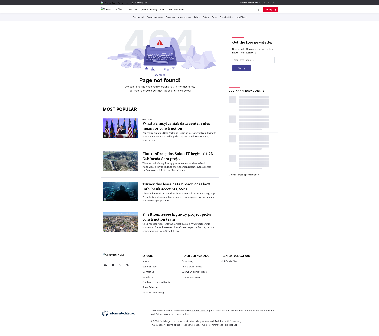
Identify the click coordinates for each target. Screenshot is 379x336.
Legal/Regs (241, 17)
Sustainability (226, 17)
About (145, 261)
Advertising (187, 261)
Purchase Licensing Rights (156, 282)
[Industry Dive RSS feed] (127, 265)
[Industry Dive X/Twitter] (120, 265)
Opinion (144, 9)
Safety (206, 17)
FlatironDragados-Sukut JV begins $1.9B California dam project (177, 156)
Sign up (273, 9)
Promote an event (191, 276)
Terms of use (173, 324)
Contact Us (148, 271)
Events (163, 9)
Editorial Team (149, 266)
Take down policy (191, 324)
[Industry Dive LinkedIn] (105, 265)
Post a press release (248, 174)
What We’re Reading (153, 292)
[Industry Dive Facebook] (113, 265)
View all (232, 174)
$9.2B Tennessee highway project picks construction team (176, 217)
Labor (197, 17)
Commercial (138, 17)
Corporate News (155, 17)
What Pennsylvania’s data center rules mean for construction (176, 126)
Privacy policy (157, 324)
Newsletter (148, 276)
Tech (214, 17)
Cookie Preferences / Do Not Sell (219, 324)
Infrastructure (184, 17)
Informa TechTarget (201, 310)
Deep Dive (132, 9)
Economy (170, 17)
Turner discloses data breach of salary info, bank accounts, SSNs (176, 186)
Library (153, 9)
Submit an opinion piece (194, 271)
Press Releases (177, 9)
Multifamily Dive (140, 2)
